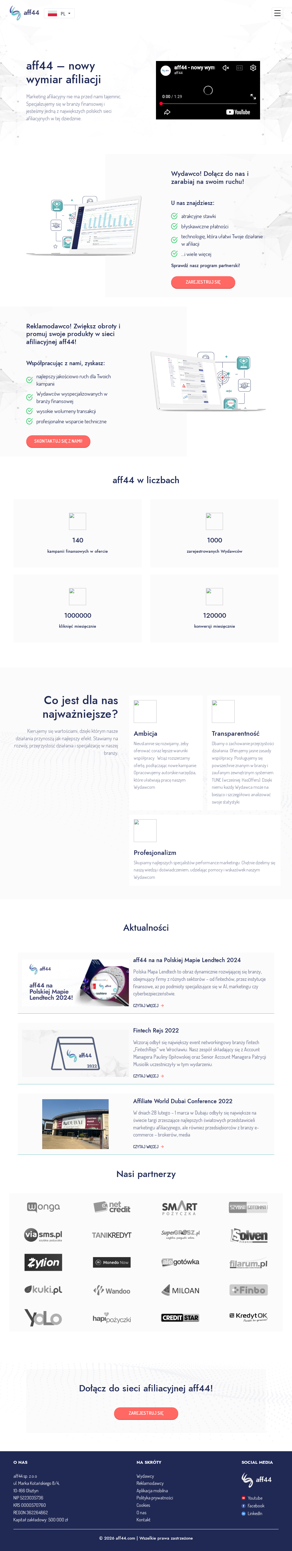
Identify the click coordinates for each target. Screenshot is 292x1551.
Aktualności (146, 927)
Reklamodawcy (150, 1483)
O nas (141, 1512)
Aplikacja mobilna (152, 1490)
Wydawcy (145, 1476)
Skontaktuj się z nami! (58, 441)
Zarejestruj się (146, 1413)
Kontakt (144, 1519)
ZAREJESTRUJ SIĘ (203, 282)
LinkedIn (255, 1513)
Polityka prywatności (155, 1498)
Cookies (143, 1505)
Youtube (255, 1498)
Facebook (256, 1506)
